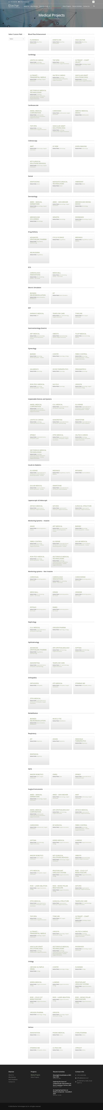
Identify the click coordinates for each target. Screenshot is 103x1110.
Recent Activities (77, 6)
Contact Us (86, 6)
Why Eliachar (34, 6)
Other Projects (67, 6)
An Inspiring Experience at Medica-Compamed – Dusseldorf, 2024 (62, 1091)
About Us (26, 6)
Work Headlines (43, 6)
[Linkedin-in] (93, 2)
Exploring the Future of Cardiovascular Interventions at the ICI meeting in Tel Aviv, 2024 (62, 1083)
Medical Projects (56, 6)
